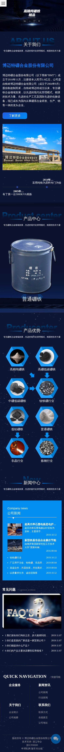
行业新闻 (43, 697)
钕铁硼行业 (15, 557)
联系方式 (43, 712)
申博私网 (26, 748)
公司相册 (13, 717)
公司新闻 (43, 692)
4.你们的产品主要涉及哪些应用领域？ (24, 651)
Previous (23, 297)
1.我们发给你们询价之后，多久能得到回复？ (27, 635)
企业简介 (13, 712)
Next (40, 297)
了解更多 (15, 115)
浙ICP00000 (32, 745)
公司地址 (43, 723)
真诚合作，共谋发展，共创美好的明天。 (30, 568)
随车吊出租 (37, 748)
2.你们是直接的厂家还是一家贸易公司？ (25, 640)
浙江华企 (37, 741)
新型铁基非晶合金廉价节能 (40, 540)
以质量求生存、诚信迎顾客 (23, 573)
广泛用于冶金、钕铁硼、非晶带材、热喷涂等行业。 (36, 562)
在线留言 (43, 717)
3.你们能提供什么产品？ (17, 645)
